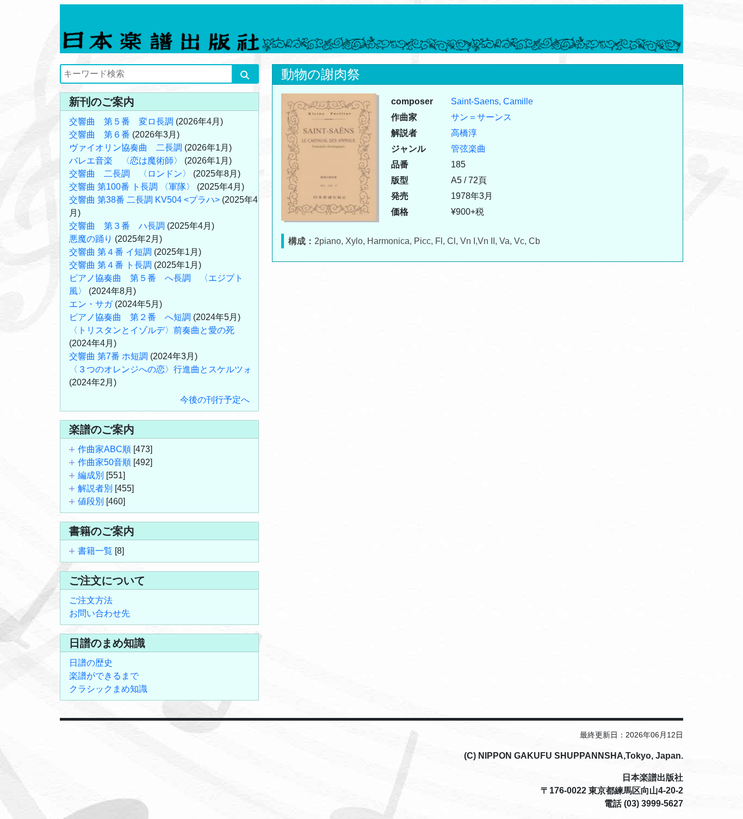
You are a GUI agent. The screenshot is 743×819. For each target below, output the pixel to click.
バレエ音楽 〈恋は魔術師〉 (125, 160)
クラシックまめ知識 (108, 688)
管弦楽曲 (468, 148)
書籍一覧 (95, 550)
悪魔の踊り (91, 238)
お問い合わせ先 (99, 613)
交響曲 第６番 (99, 134)
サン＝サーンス (481, 117)
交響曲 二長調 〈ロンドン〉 (130, 173)
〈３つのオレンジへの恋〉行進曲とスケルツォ (160, 369)
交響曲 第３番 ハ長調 (117, 225)
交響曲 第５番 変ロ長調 (121, 121)
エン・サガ (91, 304)
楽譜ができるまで (104, 675)
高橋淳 (464, 132)
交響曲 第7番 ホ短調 (108, 356)
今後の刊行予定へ (215, 399)
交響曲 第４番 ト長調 (110, 265)
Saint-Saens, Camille (492, 101)
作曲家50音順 (104, 462)
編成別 (91, 475)
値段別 (91, 501)
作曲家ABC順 (104, 449)
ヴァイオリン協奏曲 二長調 (125, 147)
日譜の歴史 (91, 662)
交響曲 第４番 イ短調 (110, 252)
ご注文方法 (91, 600)
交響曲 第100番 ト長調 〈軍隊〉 (132, 186)
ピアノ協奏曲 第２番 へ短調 (130, 317)
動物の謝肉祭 (320, 74)
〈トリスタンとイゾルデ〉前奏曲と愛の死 (151, 330)
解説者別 (95, 488)
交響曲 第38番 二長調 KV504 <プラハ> (144, 199)
